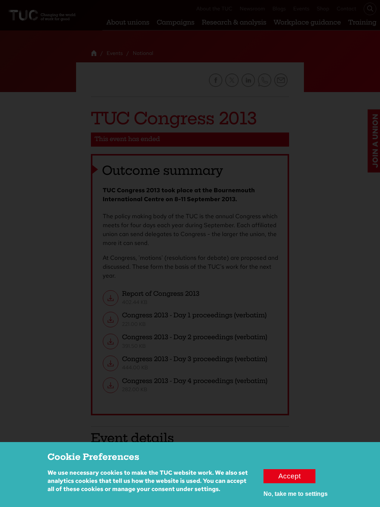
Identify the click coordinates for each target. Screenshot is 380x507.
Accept (289, 476)
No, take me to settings (295, 494)
